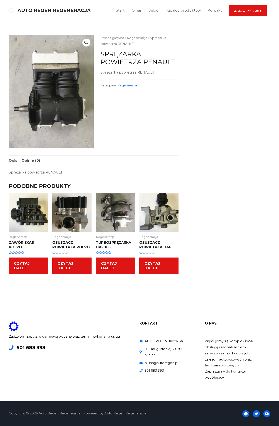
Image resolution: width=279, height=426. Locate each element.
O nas (136, 10)
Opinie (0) (31, 160)
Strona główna (112, 38)
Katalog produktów (183, 10)
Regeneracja (137, 38)
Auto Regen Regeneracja (54, 10)
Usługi (153, 10)
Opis (13, 160)
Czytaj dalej (22, 265)
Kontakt (215, 10)
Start (120, 10)
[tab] (13, 161)
